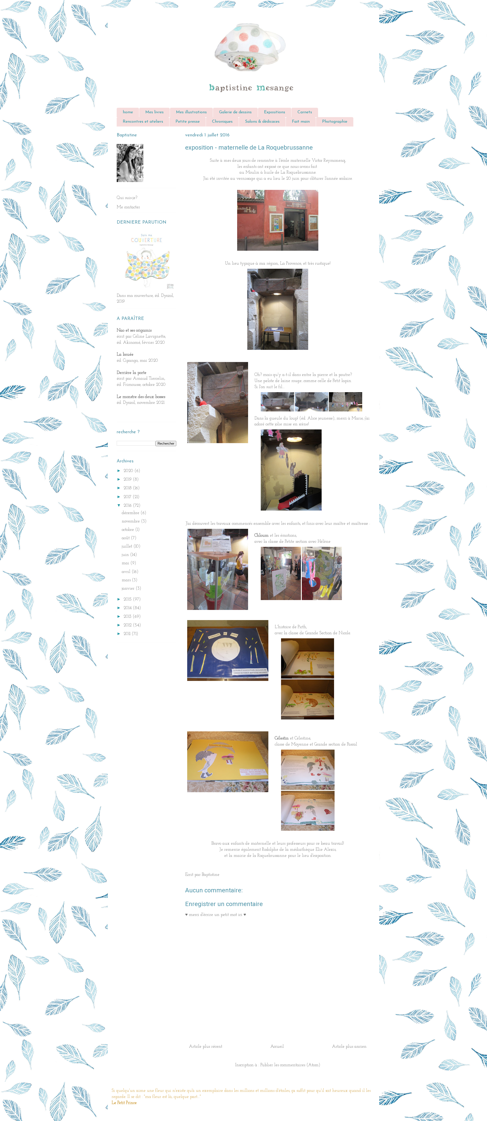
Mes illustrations (191, 112)
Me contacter (128, 207)
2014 (128, 608)
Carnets (305, 112)
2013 (128, 616)
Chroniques (222, 122)
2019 (128, 479)
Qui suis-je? (127, 198)
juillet (127, 546)
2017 (128, 497)
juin (126, 555)
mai (126, 563)
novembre (131, 521)
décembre (131, 513)
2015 (128, 599)
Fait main (301, 122)
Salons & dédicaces (262, 122)
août (126, 538)
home (128, 112)
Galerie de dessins (235, 112)
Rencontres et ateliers (143, 122)
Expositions (274, 112)
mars (127, 580)
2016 (128, 505)
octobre (128, 530)
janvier (129, 588)
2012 (128, 625)
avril (127, 572)
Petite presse (188, 122)
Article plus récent (205, 1046)
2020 (129, 471)
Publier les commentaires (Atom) (290, 1065)
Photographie (334, 122)
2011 (128, 634)
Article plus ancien (349, 1046)
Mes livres (154, 112)
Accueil (277, 1046)
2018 (128, 488)
